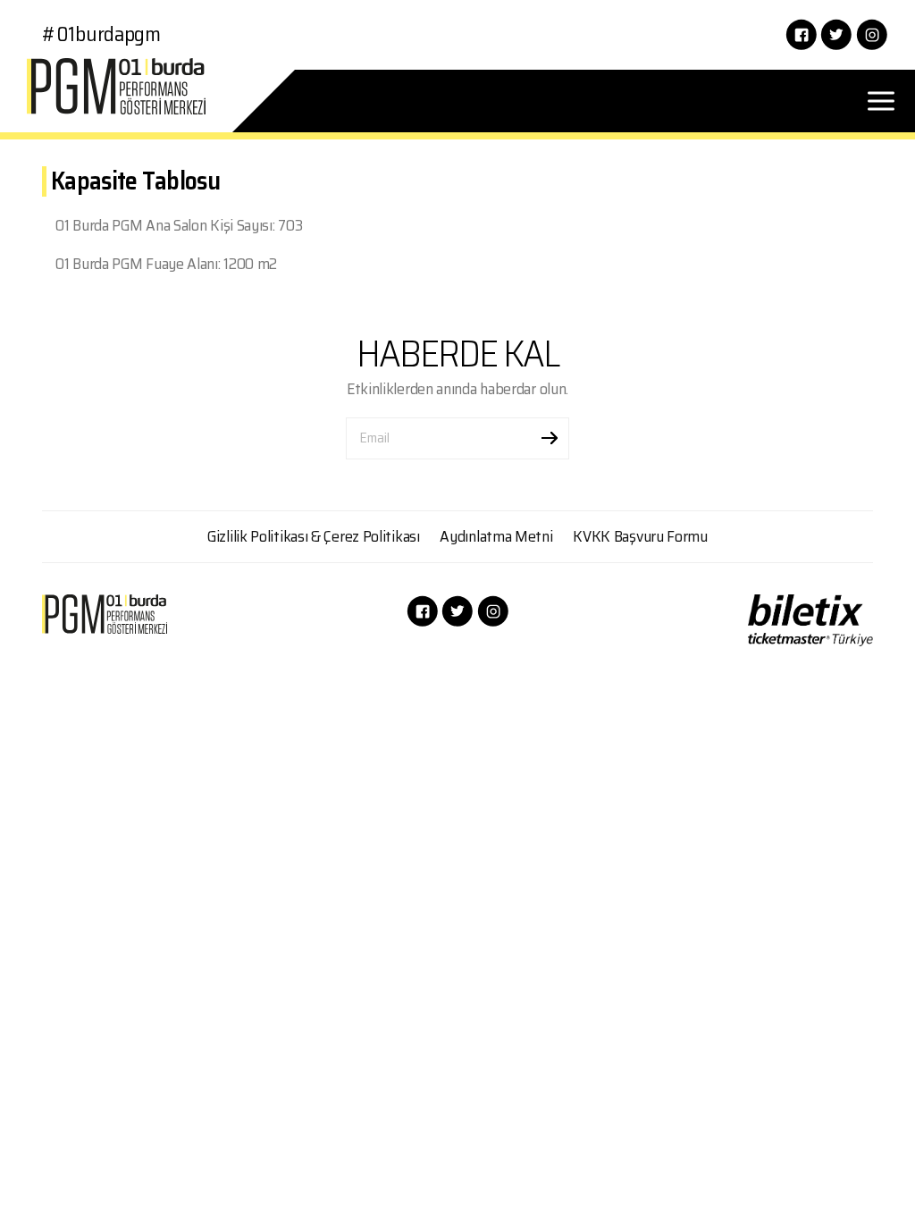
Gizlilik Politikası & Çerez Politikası (313, 536)
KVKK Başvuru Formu (640, 536)
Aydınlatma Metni (496, 536)
